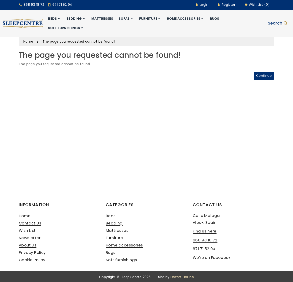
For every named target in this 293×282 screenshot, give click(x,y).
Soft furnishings (121, 260)
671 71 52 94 (61, 4)
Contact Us (30, 223)
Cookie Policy (32, 260)
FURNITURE (148, 18)
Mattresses (117, 230)
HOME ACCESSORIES (183, 18)
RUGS (214, 18)
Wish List (27, 230)
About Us (27, 245)
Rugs (111, 252)
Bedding (114, 223)
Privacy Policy (32, 252)
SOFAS (124, 18)
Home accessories (124, 245)
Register (228, 4)
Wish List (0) (259, 4)
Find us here (205, 231)
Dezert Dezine (182, 277)
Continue (264, 75)
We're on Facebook (212, 257)
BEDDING (74, 18)
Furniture (114, 238)
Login (203, 4)
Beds (111, 215)
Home (28, 41)
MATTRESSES (102, 18)
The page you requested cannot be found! (79, 41)
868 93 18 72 (33, 4)
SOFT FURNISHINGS (64, 28)
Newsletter (30, 238)
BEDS (52, 18)
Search (275, 23)
